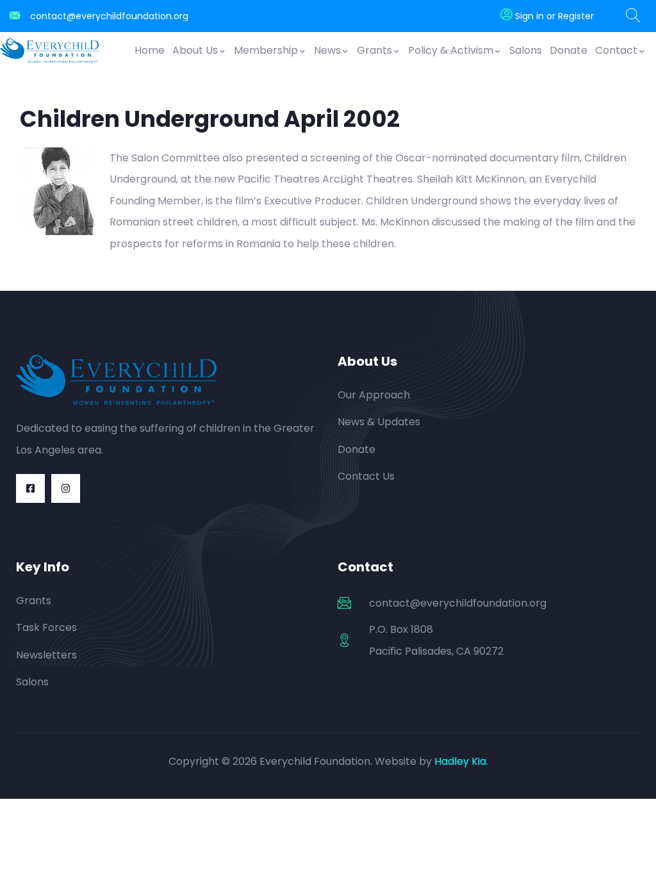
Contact (616, 50)
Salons (525, 50)
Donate (568, 50)
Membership (266, 50)
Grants (374, 50)
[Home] (49, 50)
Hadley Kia (460, 761)
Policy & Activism (450, 50)
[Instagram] (65, 488)
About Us (195, 50)
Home (150, 50)
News (327, 50)
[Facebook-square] (30, 488)
